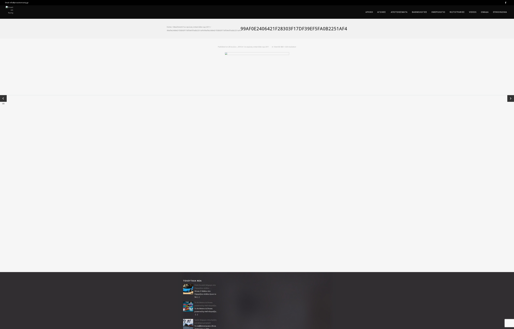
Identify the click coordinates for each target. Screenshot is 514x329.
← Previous (3, 98)
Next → (510, 98)
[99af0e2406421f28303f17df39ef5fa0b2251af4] (257, 73)
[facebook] (506, 2)
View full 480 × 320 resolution (285, 47)
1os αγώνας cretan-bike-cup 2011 (196, 27)
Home (169, 27)
